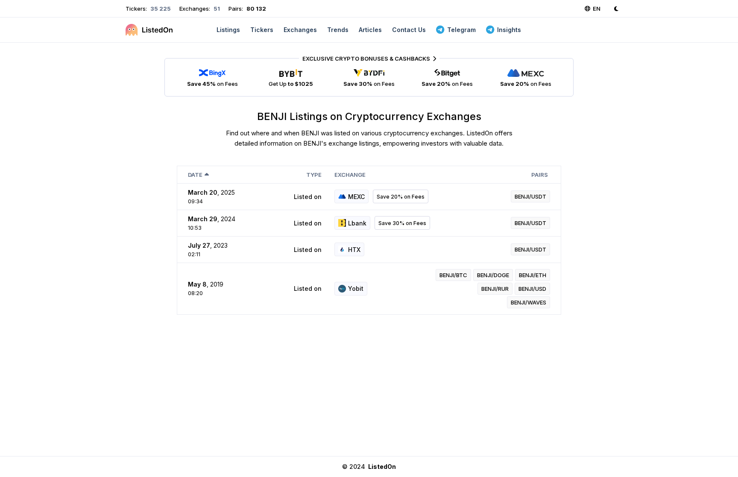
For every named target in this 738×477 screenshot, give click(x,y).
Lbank (357, 223)
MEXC (356, 196)
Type (314, 174)
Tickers (261, 29)
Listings (228, 29)
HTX (354, 249)
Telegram (461, 29)
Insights (509, 29)
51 (216, 8)
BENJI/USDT (530, 196)
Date (195, 174)
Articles (370, 29)
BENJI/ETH (532, 275)
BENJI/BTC (453, 275)
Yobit (355, 288)
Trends (337, 29)
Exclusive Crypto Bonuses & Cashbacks (366, 58)
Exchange (350, 174)
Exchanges (300, 29)
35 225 (160, 8)
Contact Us (409, 29)
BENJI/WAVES (528, 302)
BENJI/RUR (495, 288)
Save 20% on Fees (401, 196)
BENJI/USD (532, 288)
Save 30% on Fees (402, 223)
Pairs (539, 174)
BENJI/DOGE (493, 275)
